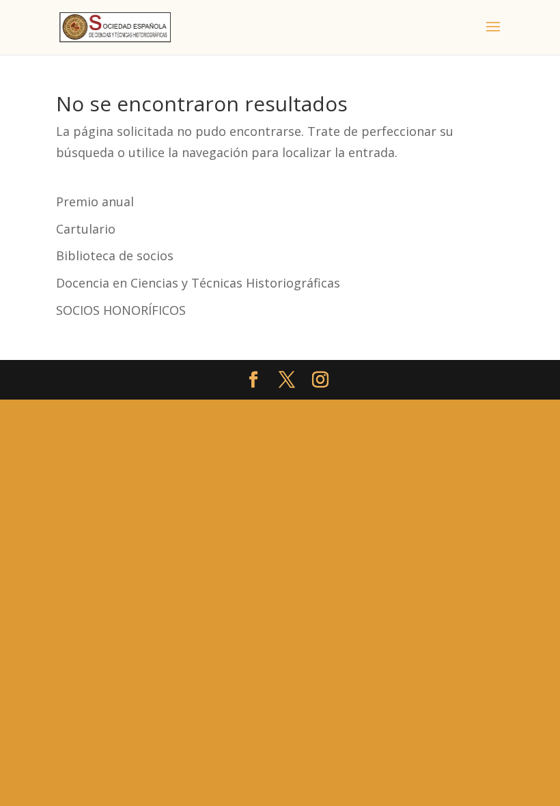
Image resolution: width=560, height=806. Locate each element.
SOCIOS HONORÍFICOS (121, 310)
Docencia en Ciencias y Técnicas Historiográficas (198, 283)
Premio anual (95, 201)
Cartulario (85, 229)
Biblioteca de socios (114, 255)
